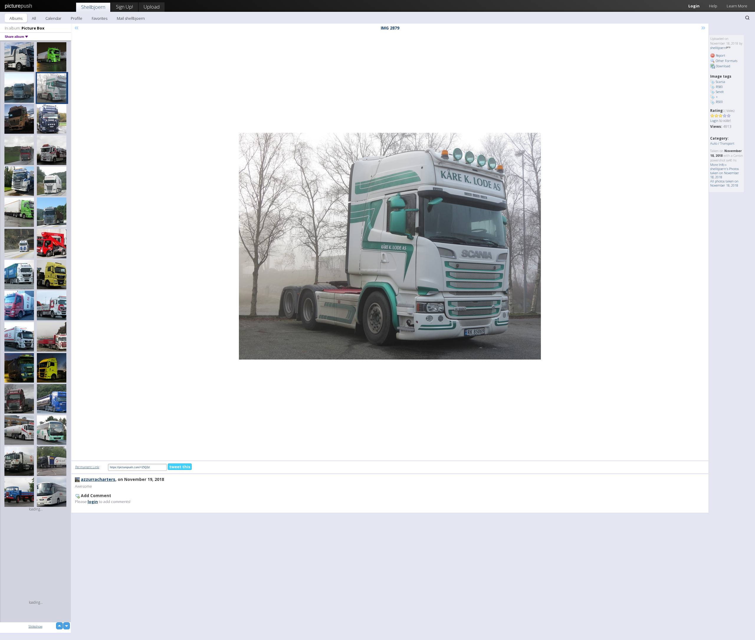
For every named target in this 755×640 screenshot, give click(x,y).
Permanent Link (87, 467)
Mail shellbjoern (131, 18)
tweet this (179, 466)
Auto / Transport (722, 143)
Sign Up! (124, 6)
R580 (719, 86)
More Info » (718, 164)
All (34, 18)
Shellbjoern (93, 7)
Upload (152, 6)
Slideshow (35, 626)
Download (722, 66)
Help (713, 6)
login (93, 501)
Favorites (99, 18)
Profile (76, 18)
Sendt (720, 91)
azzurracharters (98, 479)
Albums (15, 18)
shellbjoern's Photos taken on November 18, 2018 (724, 172)
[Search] (747, 17)
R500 (719, 101)
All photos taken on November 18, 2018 (724, 183)
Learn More (737, 6)
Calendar (53, 18)
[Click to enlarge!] (390, 246)
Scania (720, 81)
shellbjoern (718, 47)
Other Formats (726, 60)
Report (720, 55)
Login (694, 6)
